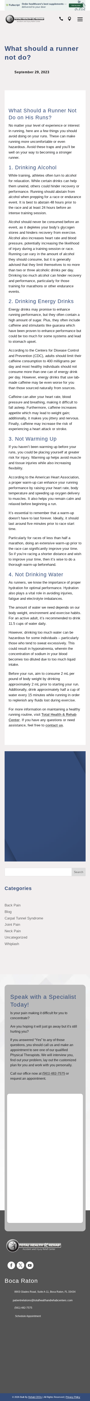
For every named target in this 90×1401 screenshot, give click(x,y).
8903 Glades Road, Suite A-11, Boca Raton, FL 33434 (45, 1291)
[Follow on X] (20, 1265)
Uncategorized (16, 937)
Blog (8, 912)
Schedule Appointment (27, 1316)
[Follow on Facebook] (11, 1265)
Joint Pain (12, 925)
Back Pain (13, 905)
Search (78, 872)
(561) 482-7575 (53, 1073)
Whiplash (12, 944)
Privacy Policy (73, 1397)
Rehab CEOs (35, 1397)
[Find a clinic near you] (69, 19)
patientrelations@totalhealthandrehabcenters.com (43, 1300)
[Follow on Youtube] (29, 1265)
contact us (54, 725)
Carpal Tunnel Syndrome (24, 918)
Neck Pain (13, 931)
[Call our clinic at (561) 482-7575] (61, 19)
